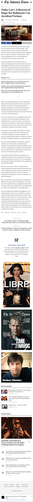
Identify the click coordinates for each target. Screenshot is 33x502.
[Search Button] (31, 2)
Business (7, 6)
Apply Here (23, 499)
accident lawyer (14, 193)
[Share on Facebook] (6, 43)
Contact (6, 484)
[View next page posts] (18, 97)
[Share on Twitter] (17, 43)
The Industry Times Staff (12, 20)
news (18, 212)
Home (2, 6)
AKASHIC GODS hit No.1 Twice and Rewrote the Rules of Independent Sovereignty (12, 443)
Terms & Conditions (9, 486)
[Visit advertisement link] (16, 284)
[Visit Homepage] (16, 2)
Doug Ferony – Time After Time (17, 405)
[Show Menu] (2, 2)
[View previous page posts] (15, 97)
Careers (18, 484)
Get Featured (25, 486)
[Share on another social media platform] (27, 43)
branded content (19, 247)
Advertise (11, 484)
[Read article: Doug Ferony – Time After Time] (4, 406)
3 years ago (24, 20)
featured (13, 212)
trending (24, 212)
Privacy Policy (24, 484)
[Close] (31, 496)
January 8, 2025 (13, 393)
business (7, 212)
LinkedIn (18, 486)
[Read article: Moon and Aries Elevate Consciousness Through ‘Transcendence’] (4, 391)
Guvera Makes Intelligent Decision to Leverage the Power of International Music (18, 398)
